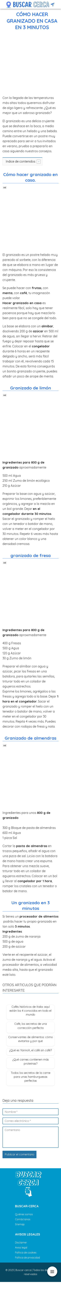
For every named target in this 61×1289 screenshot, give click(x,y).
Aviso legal (21, 1247)
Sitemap (20, 1224)
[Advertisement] (30, 63)
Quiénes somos (24, 1214)
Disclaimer (21, 1242)
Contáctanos (22, 1219)
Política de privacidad (27, 1257)
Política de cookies (25, 1252)
